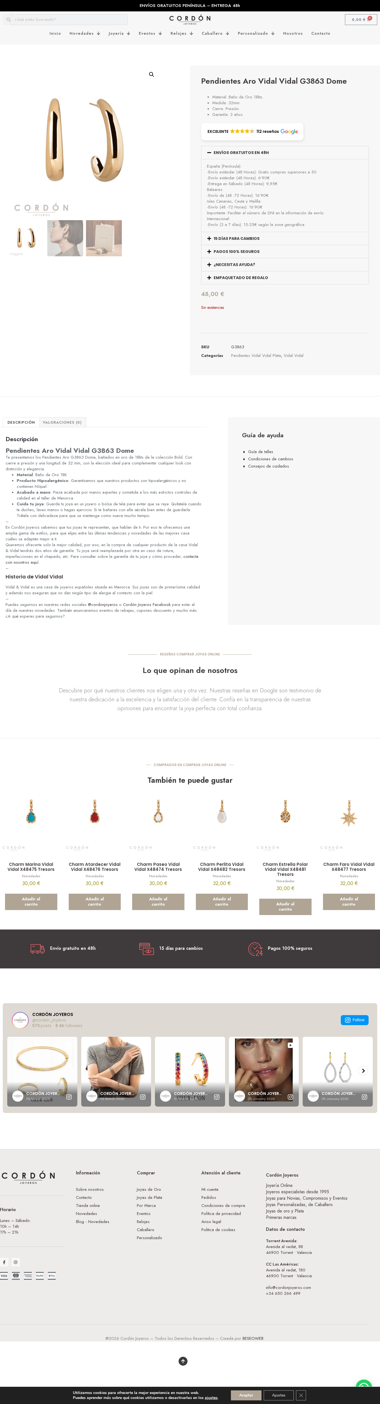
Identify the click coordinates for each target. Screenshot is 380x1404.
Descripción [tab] (21, 422)
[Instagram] (15, 1262)
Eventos (147, 33)
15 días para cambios (237, 238)
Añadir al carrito (31, 902)
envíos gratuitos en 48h (241, 152)
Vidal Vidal (293, 355)
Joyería (116, 33)
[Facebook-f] (4, 1262)
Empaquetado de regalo (241, 277)
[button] (152, 74)
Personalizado (253, 33)
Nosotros (293, 33)
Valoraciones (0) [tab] (62, 422)
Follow (358, 1020)
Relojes (179, 33)
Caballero (212, 33)
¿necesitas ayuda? (234, 264)
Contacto (320, 33)
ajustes (211, 1397)
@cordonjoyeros (103, 605)
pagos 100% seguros (237, 251)
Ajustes (278, 1395)
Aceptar (246, 1395)
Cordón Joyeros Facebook (147, 605)
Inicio (55, 33)
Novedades (82, 33)
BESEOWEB (253, 1338)
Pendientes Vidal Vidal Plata (256, 355)
